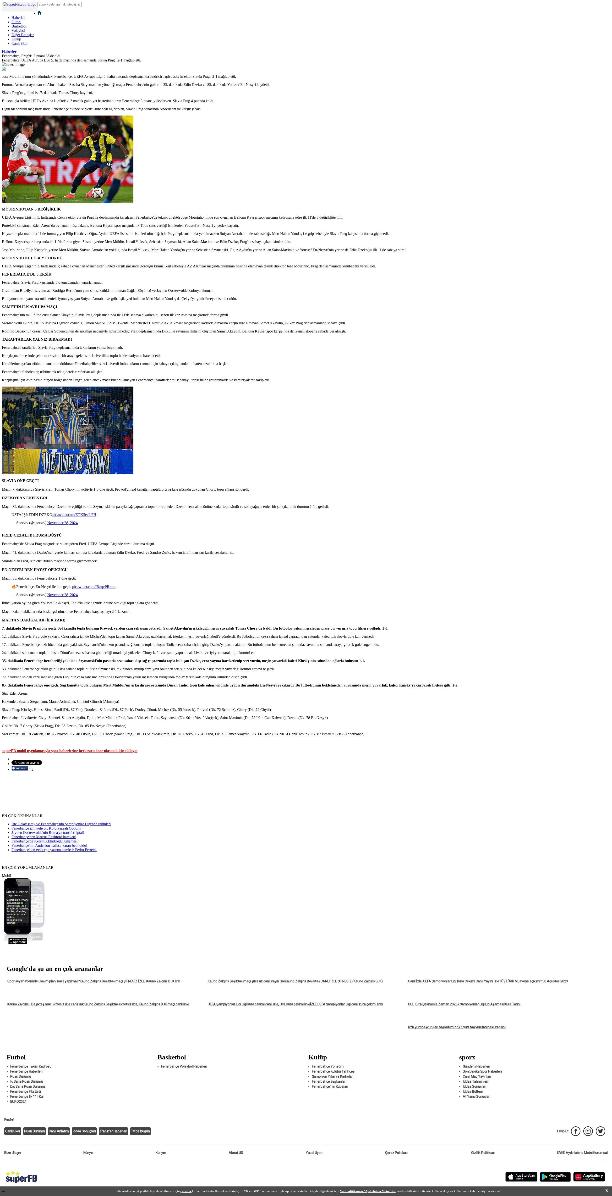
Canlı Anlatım (59, 1131)
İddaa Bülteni (473, 1091)
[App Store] (521, 1180)
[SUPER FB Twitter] (600, 1131)
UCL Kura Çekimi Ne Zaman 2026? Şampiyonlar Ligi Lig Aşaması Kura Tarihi (464, 1004)
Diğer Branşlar (22, 35)
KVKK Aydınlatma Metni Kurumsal (582, 1153)
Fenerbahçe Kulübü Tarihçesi (333, 1071)
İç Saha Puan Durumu (26, 1081)
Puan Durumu (20, 1076)
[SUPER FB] (21, 1183)
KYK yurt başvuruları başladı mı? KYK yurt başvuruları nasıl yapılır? (457, 1027)
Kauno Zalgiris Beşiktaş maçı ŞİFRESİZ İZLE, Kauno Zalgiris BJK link (130, 981)
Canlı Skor (19, 43)
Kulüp (16, 39)
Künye (88, 1153)
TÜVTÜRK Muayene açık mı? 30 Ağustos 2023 (533, 981)
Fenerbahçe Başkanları (329, 1081)
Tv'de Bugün (140, 1131)
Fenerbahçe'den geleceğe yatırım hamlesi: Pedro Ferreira (54, 850)
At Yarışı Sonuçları (476, 1096)
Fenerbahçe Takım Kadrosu (30, 1066)
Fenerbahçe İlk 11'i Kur (27, 1096)
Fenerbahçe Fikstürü (25, 1091)
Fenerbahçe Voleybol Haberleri (184, 1066)
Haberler (18, 18)
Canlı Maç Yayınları (477, 1076)
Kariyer (161, 1153)
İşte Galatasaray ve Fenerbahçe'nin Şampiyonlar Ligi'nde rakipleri (61, 824)
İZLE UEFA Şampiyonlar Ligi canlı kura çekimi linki (346, 1004)
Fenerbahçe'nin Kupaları (330, 1086)
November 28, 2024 (62, 523)
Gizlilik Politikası (483, 1153)
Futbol (16, 22)
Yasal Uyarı (314, 1153)
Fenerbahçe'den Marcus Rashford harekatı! (43, 837)
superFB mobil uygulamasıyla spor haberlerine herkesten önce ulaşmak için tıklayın (69, 751)
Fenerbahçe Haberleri (26, 1071)
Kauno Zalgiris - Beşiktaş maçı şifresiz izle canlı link (45, 1004)
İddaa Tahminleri (475, 1081)
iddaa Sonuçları (84, 1131)
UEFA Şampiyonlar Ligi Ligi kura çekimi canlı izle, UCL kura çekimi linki (259, 1004)
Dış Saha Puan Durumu (27, 1086)
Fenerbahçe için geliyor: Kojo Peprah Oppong (46, 828)
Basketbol (19, 26)
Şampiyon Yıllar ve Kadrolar (332, 1076)
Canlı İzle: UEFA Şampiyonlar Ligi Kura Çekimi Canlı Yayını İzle (453, 981)
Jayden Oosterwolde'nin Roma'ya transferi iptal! (47, 833)
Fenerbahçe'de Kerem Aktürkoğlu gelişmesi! (45, 841)
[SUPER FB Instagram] (588, 1131)
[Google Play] (555, 1180)
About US (236, 1153)
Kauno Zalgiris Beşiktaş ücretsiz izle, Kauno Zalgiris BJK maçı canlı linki (136, 1004)
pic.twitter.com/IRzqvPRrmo (93, 587)
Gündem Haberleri (476, 1066)
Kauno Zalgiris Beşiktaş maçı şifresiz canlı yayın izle (246, 981)
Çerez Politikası (396, 1153)
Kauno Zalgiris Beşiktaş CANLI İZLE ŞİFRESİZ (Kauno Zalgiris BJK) (334, 981)
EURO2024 (18, 1101)
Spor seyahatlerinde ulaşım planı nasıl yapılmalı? (43, 981)
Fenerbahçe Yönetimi (328, 1066)
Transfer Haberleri (113, 1131)
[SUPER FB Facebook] (575, 1131)
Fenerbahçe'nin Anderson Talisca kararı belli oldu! (49, 845)
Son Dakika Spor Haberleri (482, 1071)
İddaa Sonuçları (474, 1086)
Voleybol (18, 30)
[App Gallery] (589, 1180)
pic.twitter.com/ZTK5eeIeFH (74, 515)
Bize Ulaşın (12, 1153)
